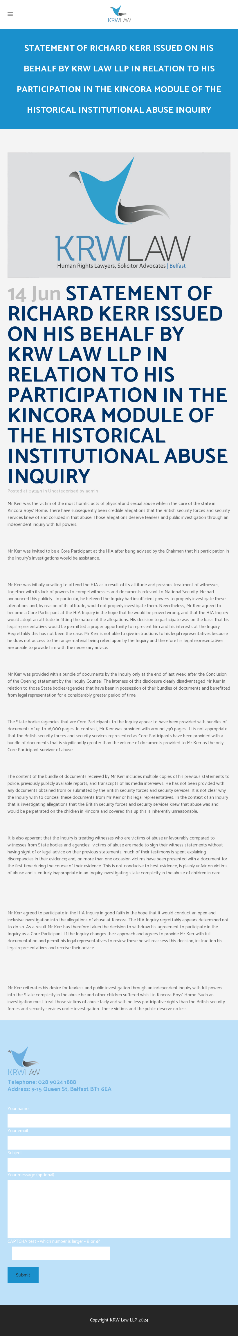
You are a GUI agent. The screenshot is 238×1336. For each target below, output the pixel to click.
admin (92, 491)
